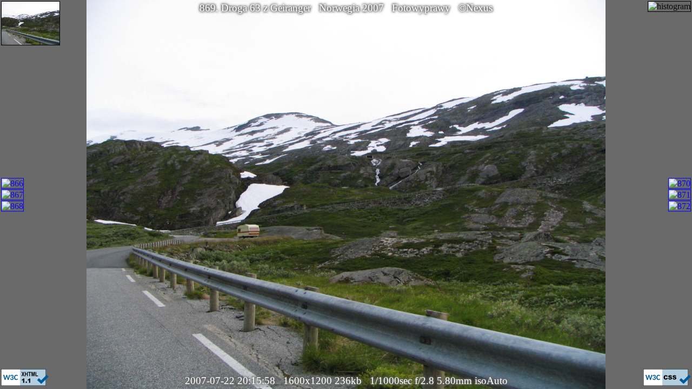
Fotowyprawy (421, 8)
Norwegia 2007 (351, 8)
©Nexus (475, 8)
